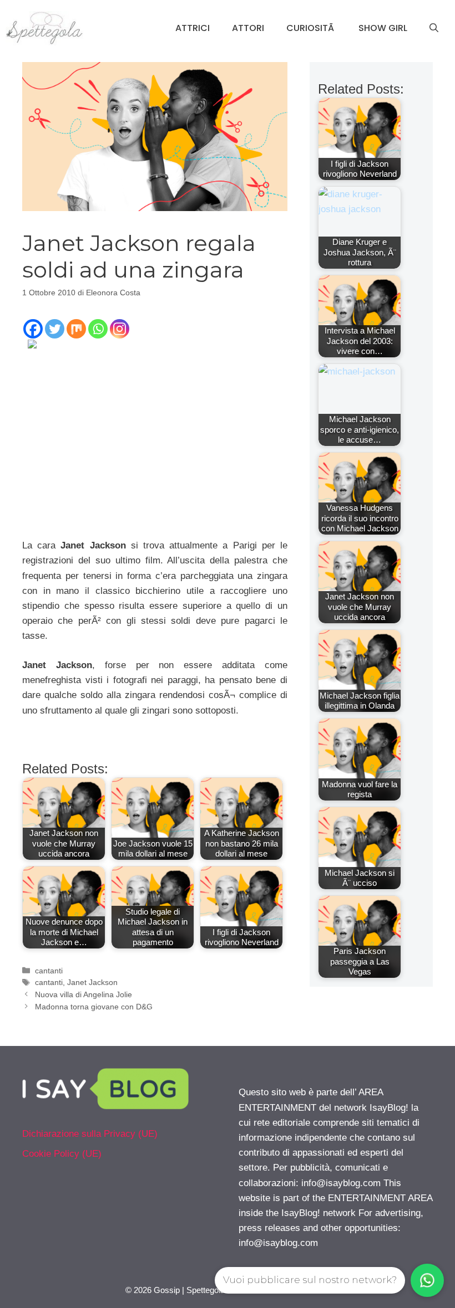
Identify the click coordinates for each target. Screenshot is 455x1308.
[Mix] (76, 328)
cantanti (49, 970)
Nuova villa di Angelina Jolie (83, 994)
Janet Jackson (92, 982)
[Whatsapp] (98, 328)
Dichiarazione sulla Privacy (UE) (90, 1134)
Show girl (382, 28)
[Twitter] (54, 328)
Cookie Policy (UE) (62, 1153)
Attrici (192, 28)
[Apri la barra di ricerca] (433, 28)
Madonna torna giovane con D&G (94, 1006)
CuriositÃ (311, 28)
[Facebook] (33, 328)
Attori (248, 28)
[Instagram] (119, 328)
